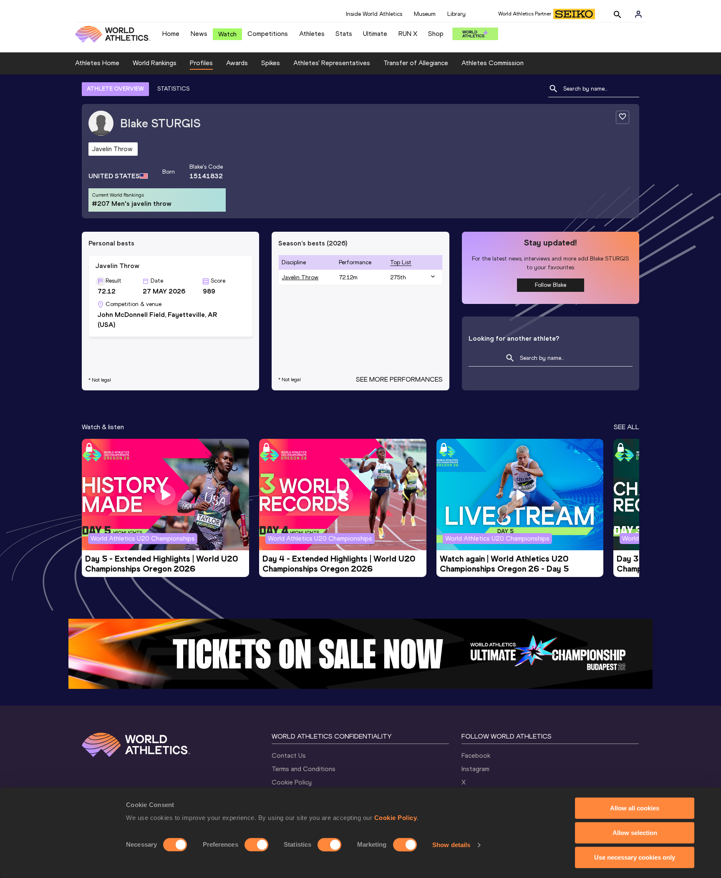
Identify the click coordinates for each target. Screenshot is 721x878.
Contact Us (289, 755)
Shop (436, 34)
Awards (237, 63)
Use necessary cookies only (634, 857)
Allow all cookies (634, 808)
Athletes (312, 34)
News (199, 34)
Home (170, 34)
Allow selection (635, 832)
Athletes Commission (492, 63)
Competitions (267, 34)
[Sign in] (638, 14)
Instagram (475, 769)
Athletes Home (97, 63)
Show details (451, 844)
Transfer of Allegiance (415, 63)
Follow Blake (550, 284)
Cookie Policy (395, 817)
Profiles (201, 63)
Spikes (270, 63)
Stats (343, 34)
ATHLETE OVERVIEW (115, 88)
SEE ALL (626, 427)
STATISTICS (173, 88)
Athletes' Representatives (331, 63)
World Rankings (154, 63)
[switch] (256, 844)
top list (400, 262)
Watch (227, 34)
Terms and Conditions (303, 769)
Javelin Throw (300, 277)
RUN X (407, 34)
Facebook (475, 755)
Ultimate (375, 34)
